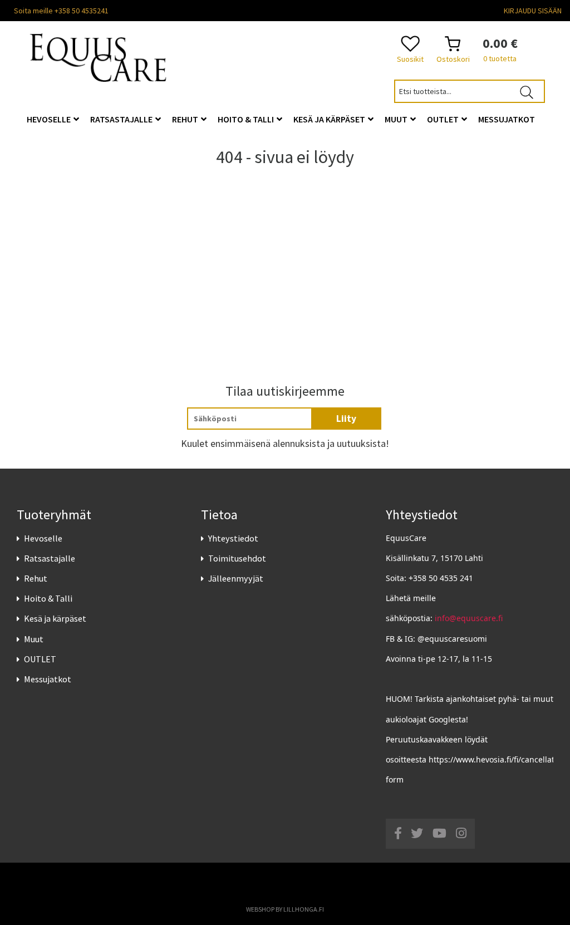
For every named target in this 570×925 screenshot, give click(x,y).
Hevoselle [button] (49, 119)
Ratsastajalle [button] (122, 119)
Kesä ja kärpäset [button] (330, 119)
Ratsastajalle (49, 558)
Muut (33, 638)
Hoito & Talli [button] (247, 119)
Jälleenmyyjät (235, 578)
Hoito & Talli (48, 598)
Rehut (35, 578)
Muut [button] (397, 119)
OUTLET (40, 659)
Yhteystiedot (233, 538)
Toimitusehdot (237, 558)
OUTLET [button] (443, 119)
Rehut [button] (186, 119)
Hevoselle (43, 538)
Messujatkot (47, 679)
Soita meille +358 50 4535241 (61, 11)
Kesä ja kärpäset (55, 618)
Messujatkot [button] (506, 119)
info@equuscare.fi (469, 618)
